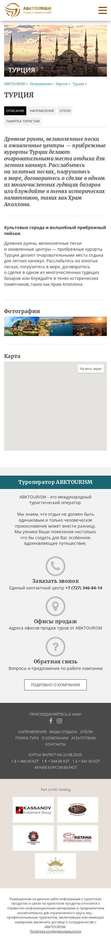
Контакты (55, 744)
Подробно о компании (55, 684)
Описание (15, 110)
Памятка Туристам (23, 121)
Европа (61, 83)
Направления (40, 83)
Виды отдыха (63, 731)
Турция (78, 83)
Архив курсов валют (55, 767)
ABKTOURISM (14, 83)
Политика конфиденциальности (55, 931)
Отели (64, 110)
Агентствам (83, 738)
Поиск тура (27, 738)
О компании (55, 738)
